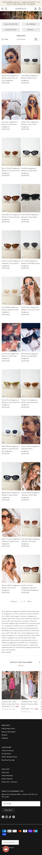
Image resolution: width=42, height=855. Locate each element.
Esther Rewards (7, 776)
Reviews (4, 735)
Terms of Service (8, 751)
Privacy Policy (6, 754)
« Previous (13, 601)
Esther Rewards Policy (9, 757)
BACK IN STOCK (10, 30)
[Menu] (2, 8)
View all (21, 665)
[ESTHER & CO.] (21, 9)
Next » (30, 601)
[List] (39, 39)
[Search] (7, 8)
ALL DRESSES (31, 24)
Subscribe (8, 810)
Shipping (4, 738)
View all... (31, 30)
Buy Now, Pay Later (8, 760)
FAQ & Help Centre (8, 729)
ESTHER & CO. (10, 847)
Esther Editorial (7, 779)
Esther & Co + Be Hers (9, 782)
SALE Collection (11, 24)
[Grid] (36, 39)
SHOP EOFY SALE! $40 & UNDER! (21, 662)
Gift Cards (5, 772)
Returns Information (9, 732)
